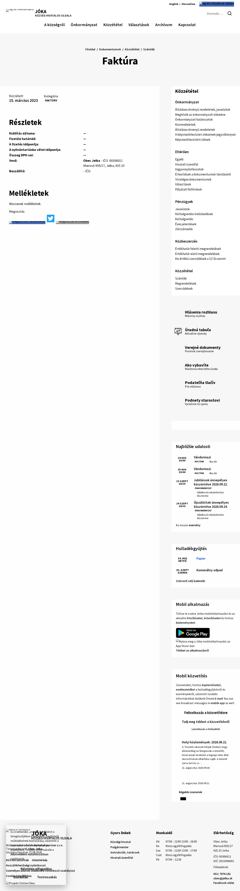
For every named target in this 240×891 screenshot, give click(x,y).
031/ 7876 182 (222, 874)
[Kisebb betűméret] (148, 4)
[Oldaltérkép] (15, 4)
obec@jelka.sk (222, 878)
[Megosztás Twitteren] (50, 218)
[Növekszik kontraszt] (142, 4)
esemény (194, 525)
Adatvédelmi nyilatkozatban (29, 854)
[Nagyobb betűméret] (157, 4)
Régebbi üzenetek (190, 792)
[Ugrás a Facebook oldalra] (216, 4)
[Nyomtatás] (21, 4)
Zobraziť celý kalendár (190, 581)
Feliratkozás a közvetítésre (205, 712)
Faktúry (51, 100)
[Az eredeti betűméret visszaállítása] (152, 4)
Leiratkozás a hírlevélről (206, 729)
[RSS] (8, 4)
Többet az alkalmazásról (192, 650)
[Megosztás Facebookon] (27, 222)
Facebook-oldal (223, 883)
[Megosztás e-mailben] (72, 222)
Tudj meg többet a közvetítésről (206, 721)
